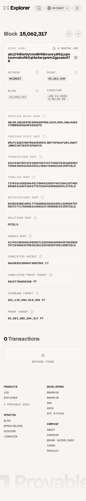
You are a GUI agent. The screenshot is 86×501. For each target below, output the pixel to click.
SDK (49, 403)
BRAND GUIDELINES (60, 440)
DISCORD (10, 431)
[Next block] (78, 34)
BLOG (7, 420)
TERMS (51, 445)
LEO (6, 392)
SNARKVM (53, 397)
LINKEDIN (10, 436)
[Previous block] (69, 34)
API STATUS (55, 413)
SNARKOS (53, 392)
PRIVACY (53, 450)
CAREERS (53, 435)
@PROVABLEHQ (13, 426)
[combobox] (58, 8)
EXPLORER (10, 397)
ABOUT (51, 429)
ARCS (50, 408)
